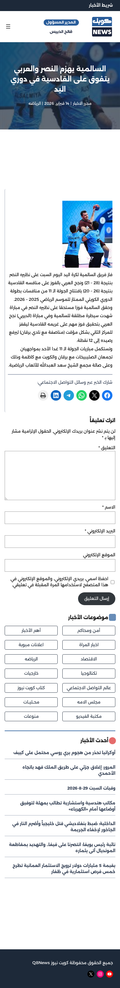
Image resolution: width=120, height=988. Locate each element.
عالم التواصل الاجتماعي (89, 687)
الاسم (108, 507)
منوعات (31, 716)
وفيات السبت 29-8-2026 (91, 788)
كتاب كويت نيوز (31, 687)
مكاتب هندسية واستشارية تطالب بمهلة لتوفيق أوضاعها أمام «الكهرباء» (67, 806)
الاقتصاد (89, 659)
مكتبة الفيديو (89, 716)
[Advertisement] (60, 167)
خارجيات (31, 673)
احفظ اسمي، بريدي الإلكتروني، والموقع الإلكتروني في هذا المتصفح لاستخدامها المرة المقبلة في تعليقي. (59, 581)
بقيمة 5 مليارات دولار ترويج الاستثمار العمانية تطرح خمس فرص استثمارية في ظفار (64, 868)
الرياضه (35, 103)
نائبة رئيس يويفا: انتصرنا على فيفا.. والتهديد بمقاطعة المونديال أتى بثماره (62, 847)
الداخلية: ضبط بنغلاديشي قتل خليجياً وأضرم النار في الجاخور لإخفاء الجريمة (63, 826)
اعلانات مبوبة (31, 644)
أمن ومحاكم (88, 630)
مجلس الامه (88, 702)
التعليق (106, 447)
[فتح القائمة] (8, 26)
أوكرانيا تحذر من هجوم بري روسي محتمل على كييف (64, 752)
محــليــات (31, 702)
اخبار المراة (89, 644)
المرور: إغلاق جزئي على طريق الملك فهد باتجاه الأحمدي (68, 770)
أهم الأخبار (31, 630)
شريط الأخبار (101, 5)
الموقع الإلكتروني (99, 554)
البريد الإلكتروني (100, 531)
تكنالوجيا (89, 673)
